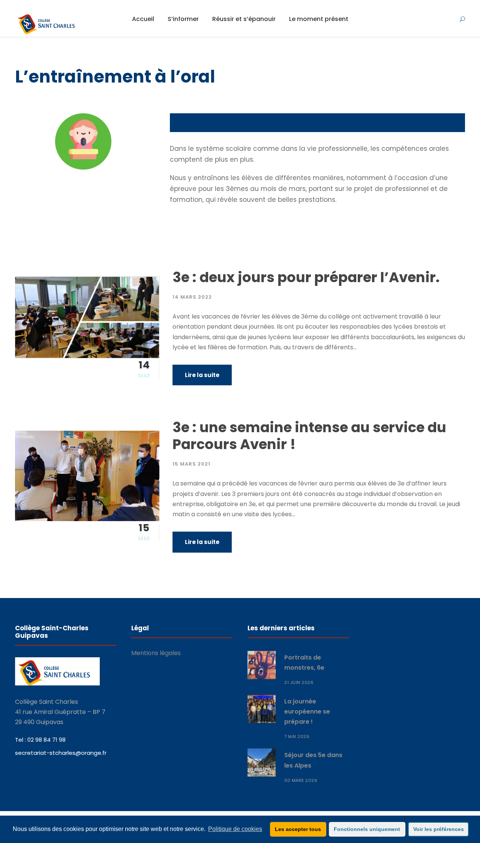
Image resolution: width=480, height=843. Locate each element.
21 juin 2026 (299, 682)
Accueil (143, 19)
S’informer (183, 19)
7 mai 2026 (296, 736)
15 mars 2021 (191, 463)
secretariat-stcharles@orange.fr (60, 753)
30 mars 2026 (300, 780)
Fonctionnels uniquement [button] (367, 829)
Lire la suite (202, 375)
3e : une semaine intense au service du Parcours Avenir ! (309, 436)
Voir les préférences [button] (438, 829)
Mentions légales (156, 653)
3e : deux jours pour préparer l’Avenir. (306, 277)
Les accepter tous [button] (298, 829)
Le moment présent (318, 19)
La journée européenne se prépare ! (307, 711)
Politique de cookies (235, 829)
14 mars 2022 (192, 297)
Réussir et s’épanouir (244, 19)
